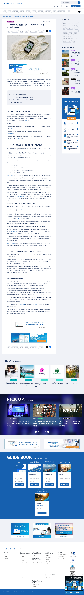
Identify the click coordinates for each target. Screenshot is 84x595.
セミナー (22, 568)
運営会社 (4, 593)
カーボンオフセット (24, 564)
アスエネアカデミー (36, 555)
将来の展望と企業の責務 (15, 102)
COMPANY (6, 556)
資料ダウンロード (19, 484)
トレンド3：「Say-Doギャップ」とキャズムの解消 (21, 99)
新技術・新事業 (48, 567)
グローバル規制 (48, 557)
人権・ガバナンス (49, 565)
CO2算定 (47, 563)
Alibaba (13, 231)
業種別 (22, 558)
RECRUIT (6, 562)
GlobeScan (10, 133)
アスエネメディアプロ (49, 577)
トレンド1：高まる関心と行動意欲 (17, 94)
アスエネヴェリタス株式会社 (63, 554)
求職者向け (35, 586)
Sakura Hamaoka (21, 304)
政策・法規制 (48, 561)
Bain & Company (27, 179)
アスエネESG (35, 568)
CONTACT (6, 564)
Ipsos (26, 120)
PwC (12, 128)
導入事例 (22, 560)
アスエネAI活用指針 (34, 593)
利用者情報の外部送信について (23, 593)
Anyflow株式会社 (61, 556)
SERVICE (6, 558)
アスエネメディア (48, 555)
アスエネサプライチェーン (37, 562)
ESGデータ (35, 575)
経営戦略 (47, 559)
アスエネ (22, 556)
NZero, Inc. (60, 560)
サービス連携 (23, 566)
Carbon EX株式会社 (61, 558)
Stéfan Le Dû (35, 304)
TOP (5, 554)
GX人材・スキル (48, 569)
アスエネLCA (23, 575)
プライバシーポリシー (11, 593)
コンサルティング (24, 562)
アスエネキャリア (36, 584)
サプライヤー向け (36, 570)
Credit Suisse (19, 138)
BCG (17, 231)
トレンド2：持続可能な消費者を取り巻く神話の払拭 (21, 97)
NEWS (6, 560)
